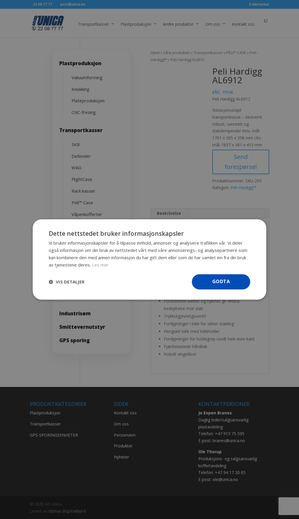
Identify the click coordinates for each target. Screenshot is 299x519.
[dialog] (149, 259)
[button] (66, 282)
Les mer (100, 265)
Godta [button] (221, 281)
